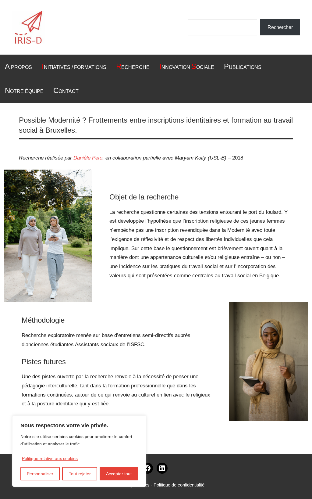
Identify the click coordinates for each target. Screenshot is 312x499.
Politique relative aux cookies (50, 458)
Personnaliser (40, 473)
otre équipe (24, 90)
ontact (66, 90)
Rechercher (280, 27)
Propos (18, 66)
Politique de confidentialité (179, 484)
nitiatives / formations (74, 66)
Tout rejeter (80, 473)
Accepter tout (119, 473)
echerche (133, 66)
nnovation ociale (186, 66)
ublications (242, 66)
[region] (79, 451)
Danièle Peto (87, 158)
